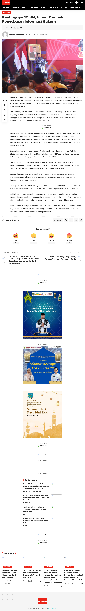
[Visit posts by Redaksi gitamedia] (5, 34)
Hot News (6, 12)
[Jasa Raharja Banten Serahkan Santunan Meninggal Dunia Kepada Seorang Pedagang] (11, 561)
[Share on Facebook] (11, 27)
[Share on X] (14, 27)
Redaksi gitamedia (16, 34)
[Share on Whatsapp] (18, 27)
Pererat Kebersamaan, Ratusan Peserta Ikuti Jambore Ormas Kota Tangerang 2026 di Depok (36, 486)
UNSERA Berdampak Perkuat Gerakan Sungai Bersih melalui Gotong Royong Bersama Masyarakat (73, 575)
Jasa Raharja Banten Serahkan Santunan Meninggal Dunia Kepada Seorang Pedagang (10, 575)
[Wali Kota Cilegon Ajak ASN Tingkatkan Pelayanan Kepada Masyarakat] (56, 510)
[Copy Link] (81, 220)
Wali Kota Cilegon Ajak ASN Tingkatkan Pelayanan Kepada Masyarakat (34, 509)
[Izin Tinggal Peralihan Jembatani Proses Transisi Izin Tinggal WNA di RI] (32, 561)
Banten (25, 514)
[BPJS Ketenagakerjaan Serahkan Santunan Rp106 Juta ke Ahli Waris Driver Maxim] (56, 498)
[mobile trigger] (81, 2)
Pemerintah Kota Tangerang (32, 491)
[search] (67, 3)
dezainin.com (52, 608)
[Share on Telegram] (21, 27)
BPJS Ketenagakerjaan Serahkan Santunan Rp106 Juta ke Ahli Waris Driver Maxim (36, 498)
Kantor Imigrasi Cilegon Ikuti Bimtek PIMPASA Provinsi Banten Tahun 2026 (35, 521)
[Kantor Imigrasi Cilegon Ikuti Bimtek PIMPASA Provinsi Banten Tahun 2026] (56, 521)
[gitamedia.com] (6, 2)
